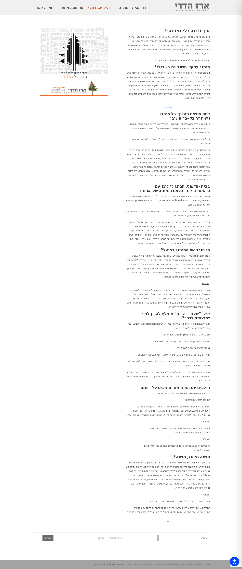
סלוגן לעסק (100, 564)
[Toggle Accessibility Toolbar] (234, 561)
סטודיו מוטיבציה (151, 564)
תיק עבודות (100, 7)
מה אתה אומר (72, 7)
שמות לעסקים (115, 564)
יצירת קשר (45, 7)
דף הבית (139, 7)
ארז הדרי (120, 7)
